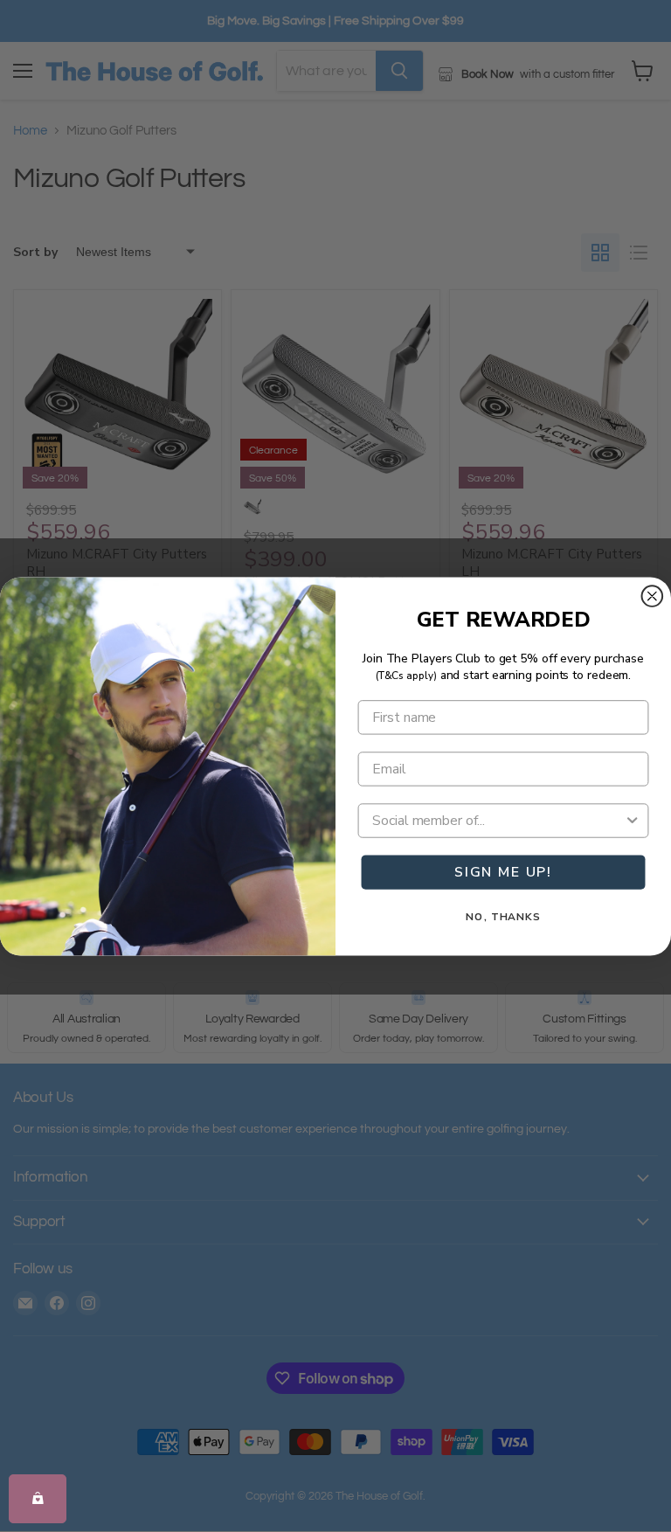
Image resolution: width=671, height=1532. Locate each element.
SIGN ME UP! (503, 872)
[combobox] (498, 820)
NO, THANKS (503, 917)
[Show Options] (632, 820)
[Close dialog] (652, 596)
